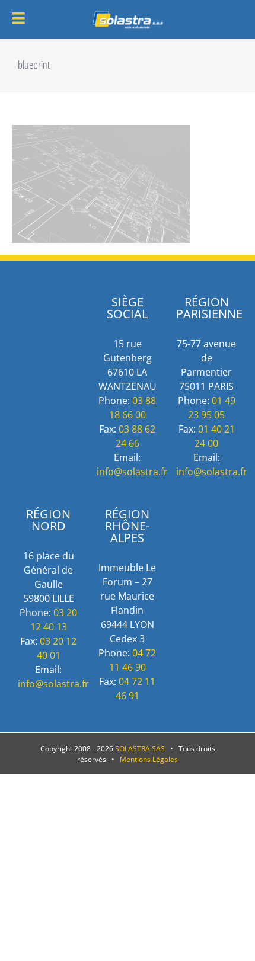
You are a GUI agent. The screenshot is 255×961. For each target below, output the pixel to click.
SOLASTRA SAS (140, 749)
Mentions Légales (149, 759)
